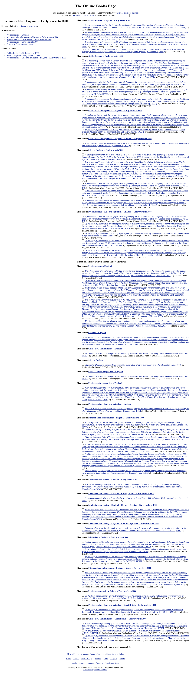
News (82, 663)
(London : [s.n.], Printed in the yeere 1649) (135, 579)
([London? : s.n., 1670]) (135, 514)
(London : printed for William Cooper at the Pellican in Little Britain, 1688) (134, 529)
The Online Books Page (95, 6)
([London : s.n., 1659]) (135, 424)
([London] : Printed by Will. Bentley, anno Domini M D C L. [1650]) (134, 26)
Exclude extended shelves (127, 13)
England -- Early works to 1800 (20, 44)
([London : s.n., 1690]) (133, 365)
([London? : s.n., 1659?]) (135, 438)
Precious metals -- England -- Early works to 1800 (110, 20)
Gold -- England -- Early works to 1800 (23, 53)
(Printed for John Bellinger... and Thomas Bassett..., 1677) (135, 121)
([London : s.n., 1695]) (133, 50)
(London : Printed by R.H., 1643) (135, 35)
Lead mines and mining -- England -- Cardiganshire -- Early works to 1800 (121, 493)
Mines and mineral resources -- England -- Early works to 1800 (32, 37)
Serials (122, 658)
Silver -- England (95, 360)
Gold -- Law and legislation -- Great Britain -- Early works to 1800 (117, 619)
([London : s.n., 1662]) (135, 410)
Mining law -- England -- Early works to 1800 (108, 537)
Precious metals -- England (18, 35)
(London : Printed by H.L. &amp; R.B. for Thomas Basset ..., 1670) (135, 432)
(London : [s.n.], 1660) (134, 282)
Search (76, 658)
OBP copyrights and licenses (95, 670)
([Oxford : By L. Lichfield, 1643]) (133, 597)
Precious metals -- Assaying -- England (105, 383)
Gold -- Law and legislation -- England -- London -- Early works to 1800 (120, 138)
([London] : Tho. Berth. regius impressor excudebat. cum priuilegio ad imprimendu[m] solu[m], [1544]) (135, 101)
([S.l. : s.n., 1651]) (135, 447)
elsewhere (33, 26)
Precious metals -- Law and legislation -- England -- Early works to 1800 (36, 58)
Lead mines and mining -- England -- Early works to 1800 (113, 480)
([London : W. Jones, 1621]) (135, 340)
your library (21, 26)
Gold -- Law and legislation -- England (105, 349)
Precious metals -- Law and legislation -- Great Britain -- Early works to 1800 (122, 605)
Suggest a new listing (115, 654)
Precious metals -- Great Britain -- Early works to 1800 (29, 39)
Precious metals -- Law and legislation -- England (109, 404)
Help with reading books (77, 654)
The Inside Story (112, 663)
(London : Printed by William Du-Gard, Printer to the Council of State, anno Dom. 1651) (134, 273)
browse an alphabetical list (83, 15)
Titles (106, 658)
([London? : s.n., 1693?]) (134, 471)
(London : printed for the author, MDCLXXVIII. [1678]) (135, 394)
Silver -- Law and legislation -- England (105, 372)
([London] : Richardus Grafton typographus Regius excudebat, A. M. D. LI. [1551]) (135, 91)
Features (90, 663)
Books (74, 663)
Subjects (113, 658)
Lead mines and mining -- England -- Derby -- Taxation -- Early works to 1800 (122, 505)
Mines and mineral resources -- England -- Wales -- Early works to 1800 (119, 568)
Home (68, 658)
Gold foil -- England (97, 332)
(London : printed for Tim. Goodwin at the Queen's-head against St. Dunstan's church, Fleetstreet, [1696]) (135, 157)
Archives (99, 663)
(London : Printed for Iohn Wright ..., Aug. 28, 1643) (134, 323)
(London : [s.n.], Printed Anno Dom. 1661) (135, 69)
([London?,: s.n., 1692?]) (135, 625)
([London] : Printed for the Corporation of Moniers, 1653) (135, 308)
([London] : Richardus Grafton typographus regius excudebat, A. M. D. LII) (135, 84)
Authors (98, 658)
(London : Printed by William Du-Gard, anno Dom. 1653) (135, 292)
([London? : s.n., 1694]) (132, 486)
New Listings (86, 658)
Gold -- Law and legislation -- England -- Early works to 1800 (115, 110)
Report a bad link (97, 654)
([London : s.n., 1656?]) (135, 460)
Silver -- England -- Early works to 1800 (23, 55)
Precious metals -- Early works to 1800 (22, 42)
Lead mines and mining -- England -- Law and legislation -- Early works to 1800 (123, 523)
